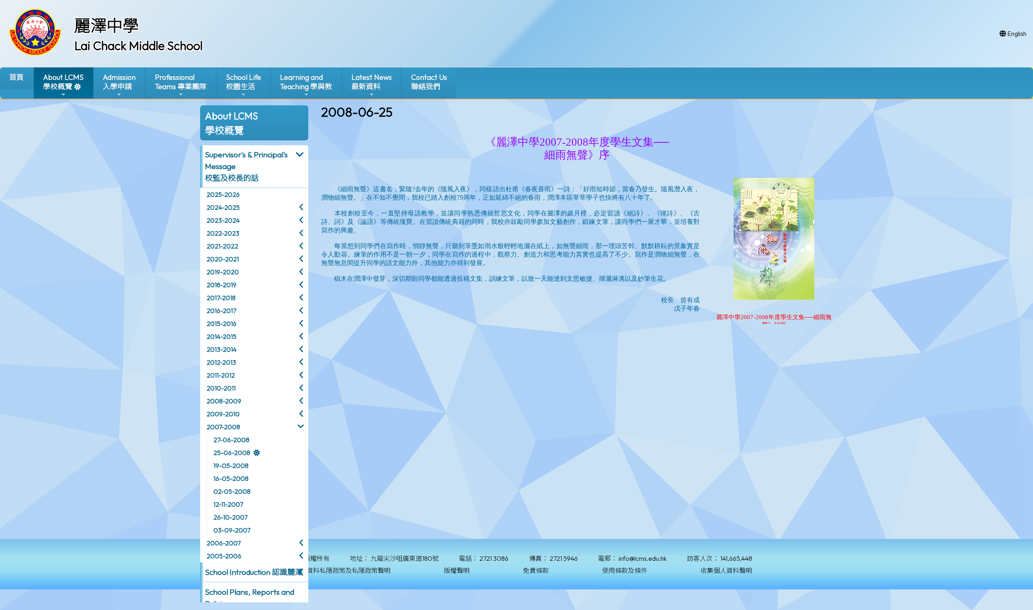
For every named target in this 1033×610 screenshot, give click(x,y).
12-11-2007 (228, 504)
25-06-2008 (231, 453)
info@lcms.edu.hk (643, 558)
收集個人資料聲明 (726, 570)
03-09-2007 (231, 530)
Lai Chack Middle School (138, 45)
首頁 (16, 77)
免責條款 (536, 570)
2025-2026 (223, 194)
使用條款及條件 (624, 570)
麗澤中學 (106, 25)
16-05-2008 (231, 478)
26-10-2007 (230, 517)
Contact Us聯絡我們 (429, 82)
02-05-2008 (232, 491)
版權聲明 (457, 570)
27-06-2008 (231, 440)
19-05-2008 (231, 466)
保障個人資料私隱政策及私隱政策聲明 (336, 570)
